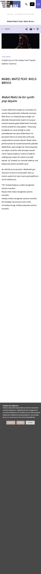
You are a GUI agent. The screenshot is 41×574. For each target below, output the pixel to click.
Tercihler (30, 423)
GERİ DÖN (7, 29)
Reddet (21, 423)
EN (32, 4)
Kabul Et (10, 423)
